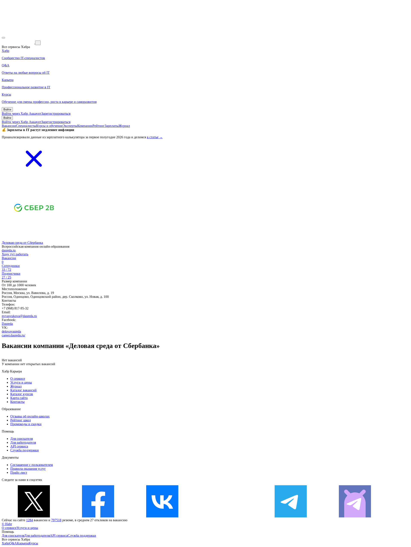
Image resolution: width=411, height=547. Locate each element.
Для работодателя (23, 442)
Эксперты (70, 126)
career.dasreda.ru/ (13, 335)
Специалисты (26, 126)
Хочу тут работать (15, 254)
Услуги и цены (21, 382)
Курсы (33, 543)
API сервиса (19, 446)
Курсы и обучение (49, 126)
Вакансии (9, 126)
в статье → (155, 137)
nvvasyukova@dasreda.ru (19, 316)
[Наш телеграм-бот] (355, 516)
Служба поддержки (24, 450)
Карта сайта (19, 398)
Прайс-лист (18, 472)
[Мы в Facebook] (98, 516)
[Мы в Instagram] (226, 516)
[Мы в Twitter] (34, 516)
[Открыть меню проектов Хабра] (3, 37)
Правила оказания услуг (28, 468)
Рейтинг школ (20, 420)
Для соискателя (21, 438)
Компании (84, 126)
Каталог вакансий (23, 390)
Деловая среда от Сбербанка (22, 242)
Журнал (124, 126)
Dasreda (7, 323)
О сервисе (17, 378)
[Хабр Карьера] (18, 42)
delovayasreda (11, 331)
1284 (29, 520)
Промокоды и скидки (26, 424)
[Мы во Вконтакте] (162, 516)
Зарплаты (112, 126)
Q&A (13, 543)
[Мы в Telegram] (291, 516)
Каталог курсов (21, 394)
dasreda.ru (9, 250)
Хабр (5, 543)
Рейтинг (98, 126)
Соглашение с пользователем (31, 465)
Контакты (17, 402)
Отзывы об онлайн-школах (30, 416)
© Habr (7, 524)
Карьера (23, 543)
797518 (56, 520)
